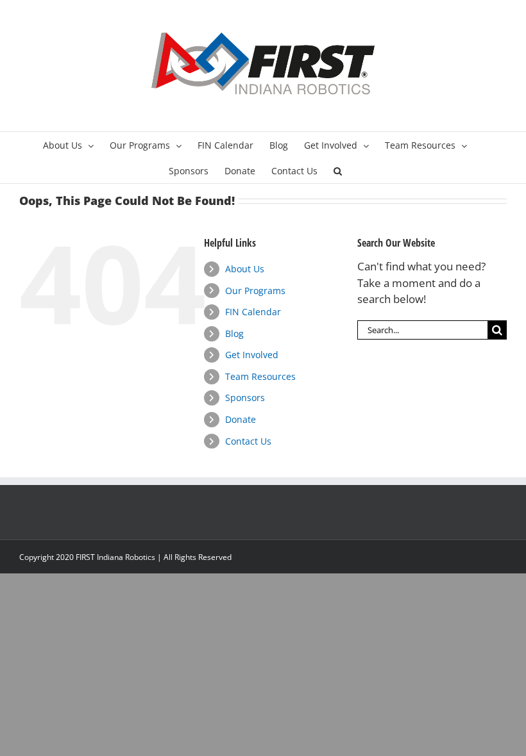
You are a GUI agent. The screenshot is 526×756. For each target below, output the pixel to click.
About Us (244, 269)
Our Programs (255, 290)
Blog (234, 333)
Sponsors (245, 397)
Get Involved (251, 355)
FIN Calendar (253, 312)
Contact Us (248, 441)
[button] (338, 170)
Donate (240, 419)
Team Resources (260, 376)
